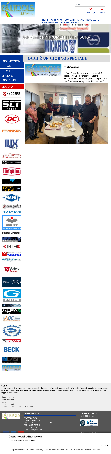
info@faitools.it (36, 430)
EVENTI (7, 75)
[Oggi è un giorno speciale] (44, 71)
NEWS (6, 66)
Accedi (102, 13)
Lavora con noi (70, 22)
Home (45, 19)
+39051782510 (34, 425)
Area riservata (50, 22)
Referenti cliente (8, 404)
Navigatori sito (7, 397)
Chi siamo (56, 19)
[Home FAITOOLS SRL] (17, 15)
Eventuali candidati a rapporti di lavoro (17, 406)
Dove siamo (92, 19)
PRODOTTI (9, 80)
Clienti (4, 402)
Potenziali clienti (8, 399)
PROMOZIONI (11, 61)
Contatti (70, 19)
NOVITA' (8, 71)
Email (80, 19)
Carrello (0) (90, 13)
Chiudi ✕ (104, 445)
